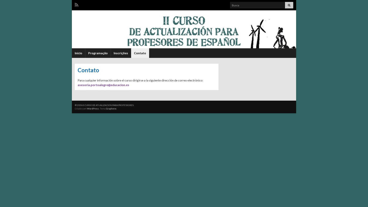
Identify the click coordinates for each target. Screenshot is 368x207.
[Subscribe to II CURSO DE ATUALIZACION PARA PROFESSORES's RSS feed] (76, 4)
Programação (98, 53)
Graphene (111, 108)
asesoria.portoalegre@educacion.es (103, 85)
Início (78, 53)
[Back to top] (359, 198)
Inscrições (121, 53)
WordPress (93, 108)
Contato (140, 53)
